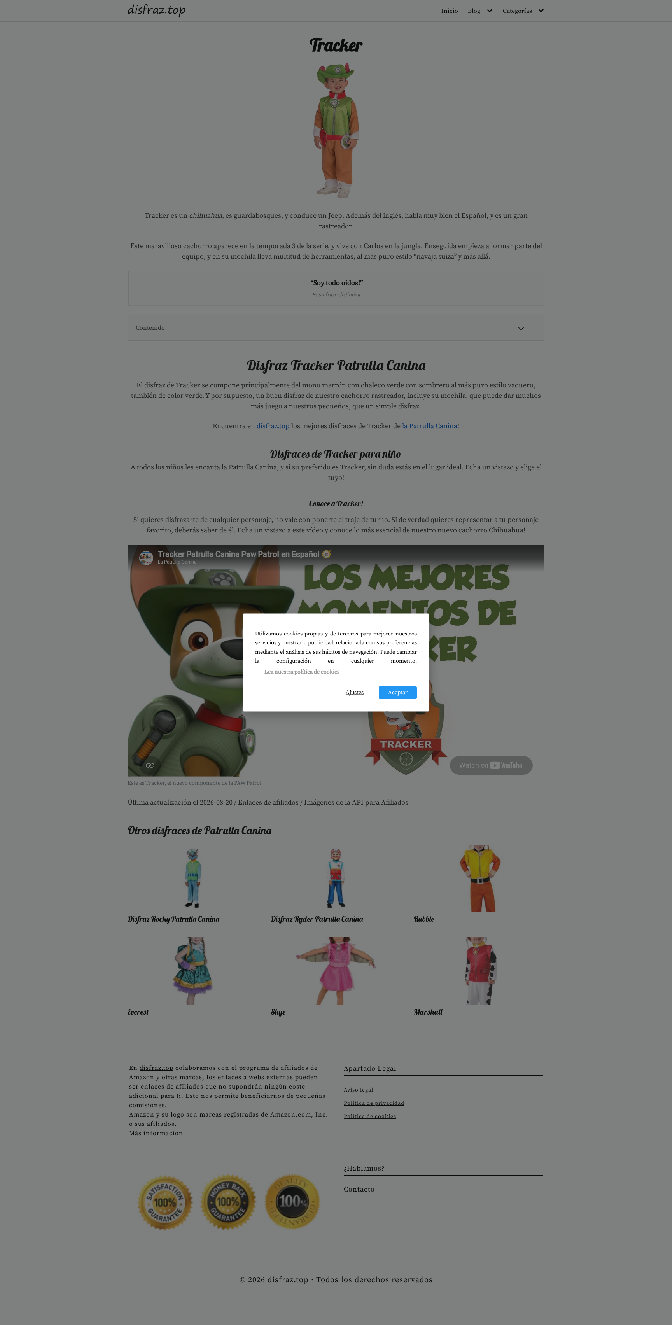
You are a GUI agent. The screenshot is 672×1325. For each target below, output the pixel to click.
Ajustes (355, 692)
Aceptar (398, 692)
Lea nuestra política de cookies (302, 671)
